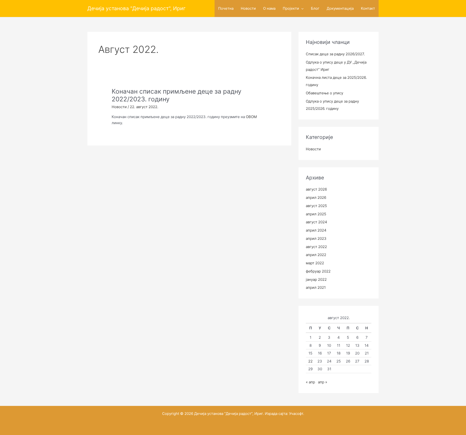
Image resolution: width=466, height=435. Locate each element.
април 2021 (316, 287)
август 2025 (316, 205)
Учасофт (296, 413)
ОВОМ (251, 116)
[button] (301, 8)
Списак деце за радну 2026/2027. (335, 54)
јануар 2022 (316, 279)
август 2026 (316, 189)
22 (310, 361)
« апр (310, 382)
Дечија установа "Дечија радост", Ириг (136, 8)
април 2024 (316, 230)
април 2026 (316, 197)
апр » (322, 382)
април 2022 (316, 254)
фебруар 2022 (318, 271)
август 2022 (316, 246)
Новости (119, 107)
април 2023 (316, 238)
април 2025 (316, 214)
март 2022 (315, 263)
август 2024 (316, 222)
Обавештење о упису (324, 93)
